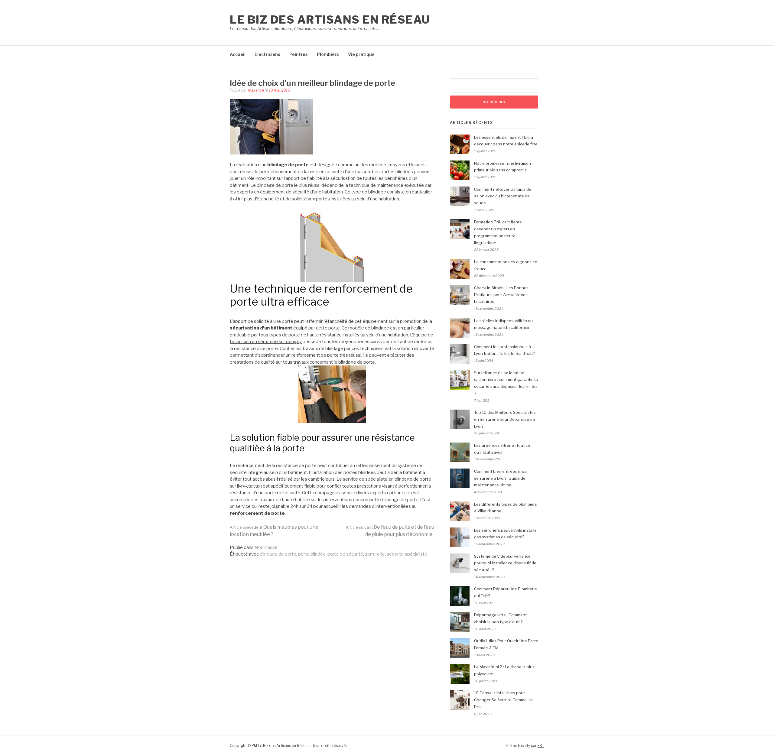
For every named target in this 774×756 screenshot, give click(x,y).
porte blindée (312, 554)
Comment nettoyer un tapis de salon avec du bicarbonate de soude (502, 196)
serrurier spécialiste (407, 554)
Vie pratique (361, 54)
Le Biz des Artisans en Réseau (330, 19)
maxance (256, 90)
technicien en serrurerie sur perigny (266, 341)
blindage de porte (278, 554)
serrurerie (375, 554)
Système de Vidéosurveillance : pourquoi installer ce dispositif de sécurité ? (505, 563)
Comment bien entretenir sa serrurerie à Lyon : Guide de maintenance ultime (500, 478)
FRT (541, 745)
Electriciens (267, 54)
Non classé (266, 547)
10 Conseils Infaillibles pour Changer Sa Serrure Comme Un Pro (503, 699)
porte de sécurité (345, 554)
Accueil (238, 54)
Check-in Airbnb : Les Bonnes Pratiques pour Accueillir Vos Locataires (501, 294)
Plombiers (328, 54)
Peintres (298, 54)
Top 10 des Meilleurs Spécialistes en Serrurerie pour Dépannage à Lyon (505, 419)
